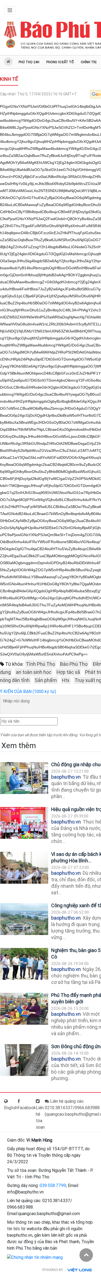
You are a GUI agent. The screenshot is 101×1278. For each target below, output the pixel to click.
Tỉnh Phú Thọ (40, 664)
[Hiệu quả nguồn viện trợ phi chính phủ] (24, 823)
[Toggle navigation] (10, 10)
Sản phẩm (46, 680)
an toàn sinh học (33, 672)
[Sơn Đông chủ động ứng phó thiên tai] (24, 1060)
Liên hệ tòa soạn (40, 1117)
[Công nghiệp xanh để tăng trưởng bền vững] (24, 919)
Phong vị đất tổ (60, 62)
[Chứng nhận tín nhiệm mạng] (35, 1257)
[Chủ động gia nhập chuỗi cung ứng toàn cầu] (24, 778)
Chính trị (88, 62)
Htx (65, 680)
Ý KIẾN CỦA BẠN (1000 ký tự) (28, 691)
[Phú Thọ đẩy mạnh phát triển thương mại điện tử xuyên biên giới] (24, 1009)
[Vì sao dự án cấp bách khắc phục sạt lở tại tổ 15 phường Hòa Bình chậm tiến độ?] (24, 868)
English (11, 1107)
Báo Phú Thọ (74, 664)
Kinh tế (9, 79)
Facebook (27, 1107)
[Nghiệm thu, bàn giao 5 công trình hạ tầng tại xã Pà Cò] (24, 964)
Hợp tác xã (68, 672)
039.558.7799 (53, 1185)
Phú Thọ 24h (29, 62)
